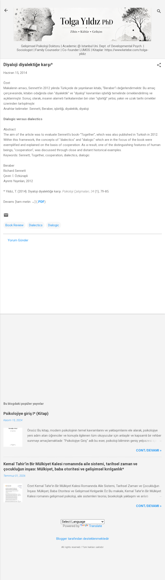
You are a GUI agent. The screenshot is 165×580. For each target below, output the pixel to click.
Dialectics (36, 225)
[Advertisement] (82, 277)
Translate (95, 526)
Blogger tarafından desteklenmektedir (82, 539)
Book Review (14, 225)
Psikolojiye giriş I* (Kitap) (26, 413)
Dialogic (53, 225)
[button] (159, 65)
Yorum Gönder (18, 240)
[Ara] (159, 11)
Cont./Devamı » (149, 450)
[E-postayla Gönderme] (6, 217)
